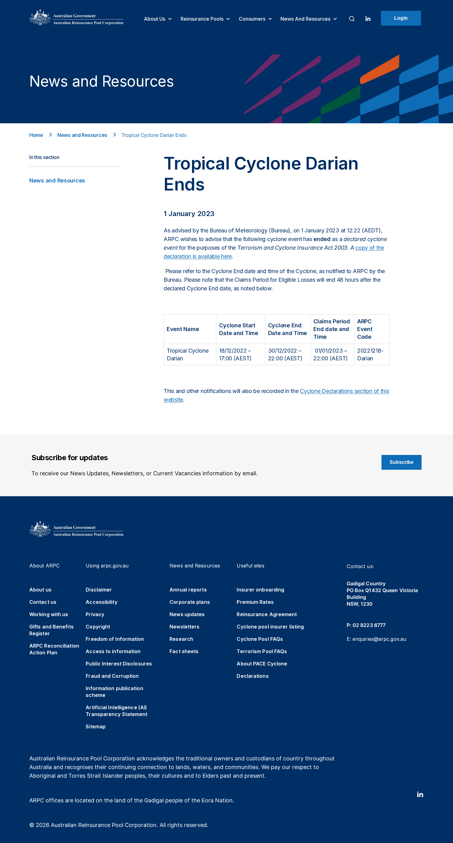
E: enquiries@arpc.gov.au (376, 639)
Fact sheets (183, 651)
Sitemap (96, 726)
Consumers (253, 19)
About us (155, 19)
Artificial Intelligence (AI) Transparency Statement (116, 710)
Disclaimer (99, 590)
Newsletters (184, 627)
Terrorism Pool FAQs (262, 651)
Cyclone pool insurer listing (270, 627)
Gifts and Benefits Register (51, 630)
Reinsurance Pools (203, 19)
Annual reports (187, 590)
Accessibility (101, 602)
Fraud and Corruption (112, 676)
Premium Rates (255, 602)
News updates (187, 614)
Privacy (95, 614)
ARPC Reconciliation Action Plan (54, 649)
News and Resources (306, 19)
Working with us (48, 614)
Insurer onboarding (260, 590)
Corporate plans (189, 602)
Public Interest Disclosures (119, 664)
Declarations (252, 676)
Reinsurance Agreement (267, 614)
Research (181, 639)
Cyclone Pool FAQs (260, 639)
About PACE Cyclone (262, 664)
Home (36, 135)
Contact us (42, 602)
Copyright (98, 627)
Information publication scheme (114, 691)
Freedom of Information (115, 639)
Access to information (113, 651)
